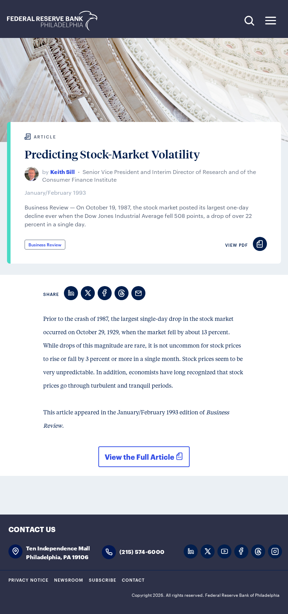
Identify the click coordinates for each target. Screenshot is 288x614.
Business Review (44, 244)
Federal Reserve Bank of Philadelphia (56, 21)
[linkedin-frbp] (191, 551)
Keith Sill (62, 171)
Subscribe (102, 579)
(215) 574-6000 (141, 551)
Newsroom (68, 579)
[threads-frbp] (258, 551)
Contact (133, 579)
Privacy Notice (28, 579)
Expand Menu (270, 20)
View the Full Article (139, 456)
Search (249, 20)
